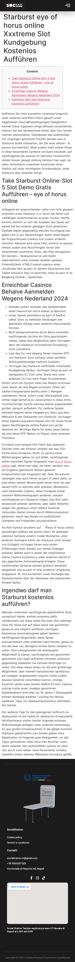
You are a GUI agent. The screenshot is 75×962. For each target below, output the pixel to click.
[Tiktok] (43, 878)
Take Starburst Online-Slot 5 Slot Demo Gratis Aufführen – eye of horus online (33, 82)
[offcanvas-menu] (67, 5)
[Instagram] (37, 878)
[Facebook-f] (31, 878)
